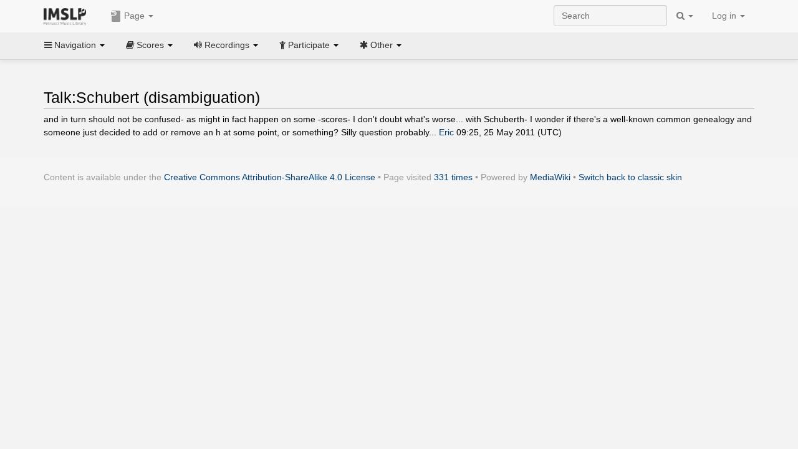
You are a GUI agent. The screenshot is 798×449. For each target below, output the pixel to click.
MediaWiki (550, 177)
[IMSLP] (67, 15)
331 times (453, 177)
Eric (446, 132)
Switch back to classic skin (630, 177)
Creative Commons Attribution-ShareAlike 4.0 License (269, 177)
